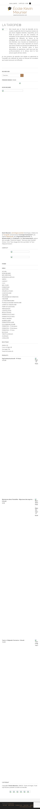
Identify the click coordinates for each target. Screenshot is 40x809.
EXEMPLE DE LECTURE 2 (8, 316)
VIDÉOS (4, 279)
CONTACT (4, 281)
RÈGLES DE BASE (6, 312)
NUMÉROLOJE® (6, 320)
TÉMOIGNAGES (6, 309)
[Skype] (29, 792)
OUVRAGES (5, 336)
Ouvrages (5, 349)
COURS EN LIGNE (6, 293)
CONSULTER (5, 338)
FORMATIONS (5, 287)
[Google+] (21, 792)
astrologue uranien (17, 233)
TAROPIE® (5, 295)
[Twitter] (18, 792)
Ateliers (4, 345)
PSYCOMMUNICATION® (8, 324)
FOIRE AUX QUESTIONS (8, 306)
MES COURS (5, 285)
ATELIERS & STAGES (7, 291)
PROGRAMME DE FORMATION (10, 297)
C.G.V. (3, 283)
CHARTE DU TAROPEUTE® (9, 305)
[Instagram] (25, 792)
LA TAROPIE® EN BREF (8, 301)
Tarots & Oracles (6, 351)
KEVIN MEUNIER (6, 273)
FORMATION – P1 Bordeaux (9, 326)
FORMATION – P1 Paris (8, 330)
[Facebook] (11, 792)
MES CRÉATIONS (6, 275)
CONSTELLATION (6, 310)
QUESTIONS (5, 289)
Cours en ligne (6, 347)
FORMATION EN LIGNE (8, 322)
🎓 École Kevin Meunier (20, 10)
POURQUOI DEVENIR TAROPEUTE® (11, 302)
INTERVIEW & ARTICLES (8, 277)
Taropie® (6, 235)
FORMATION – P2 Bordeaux (9, 328)
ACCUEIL (4, 271)
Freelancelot (10, 803)
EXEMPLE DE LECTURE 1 (8, 314)
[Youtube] (14, 792)
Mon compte (13, 3)
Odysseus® (9, 236)
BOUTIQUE (5, 332)
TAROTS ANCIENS (7, 318)
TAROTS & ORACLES (7, 334)
